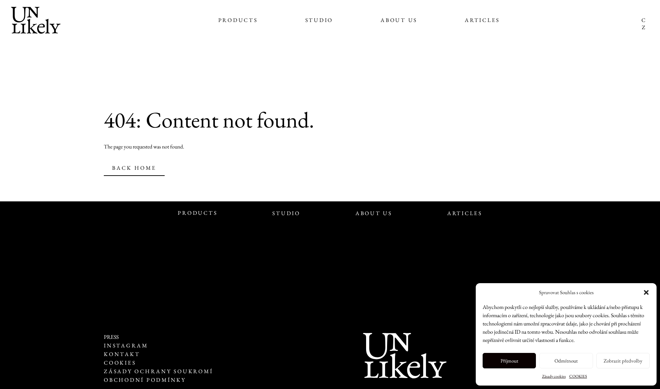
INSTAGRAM (126, 345)
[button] (646, 292)
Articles (482, 20)
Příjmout (509, 360)
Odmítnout (566, 360)
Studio (319, 20)
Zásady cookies (554, 376)
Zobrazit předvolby (623, 360)
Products (238, 20)
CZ (643, 23)
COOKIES (578, 376)
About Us (399, 20)
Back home (134, 167)
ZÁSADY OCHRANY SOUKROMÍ (159, 371)
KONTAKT (122, 354)
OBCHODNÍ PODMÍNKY (145, 380)
